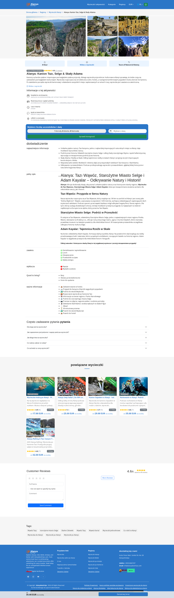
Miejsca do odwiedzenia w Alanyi (136, 588)
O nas (59, 561)
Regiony (122, 4)
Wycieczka (60, 554)
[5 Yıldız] (43, 478)
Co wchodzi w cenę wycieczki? (38, 348)
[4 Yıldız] (40, 478)
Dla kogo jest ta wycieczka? (37, 327)
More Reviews (107, 478)
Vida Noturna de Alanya (115, 588)
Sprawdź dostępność (87, 136)
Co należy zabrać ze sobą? (36, 343)
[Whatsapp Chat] (146, 4)
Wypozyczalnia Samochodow (66, 564)
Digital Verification (38, 571)
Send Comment (46, 505)
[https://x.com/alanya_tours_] (43, 577)
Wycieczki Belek (93, 558)
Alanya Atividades (100, 588)
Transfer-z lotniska (63, 568)
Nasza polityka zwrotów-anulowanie (111, 585)
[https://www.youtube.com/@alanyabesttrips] (38, 577)
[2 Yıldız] (33, 478)
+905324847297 (130, 563)
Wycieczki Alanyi (55, 12)
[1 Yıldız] (29, 478)
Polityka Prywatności (91, 585)
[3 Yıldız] (36, 478)
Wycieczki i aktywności (96, 4)
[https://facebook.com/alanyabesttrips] (28, 577)
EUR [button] (130, 4)
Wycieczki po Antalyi (95, 561)
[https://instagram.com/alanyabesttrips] (33, 577)
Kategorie (112, 4)
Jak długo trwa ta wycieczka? (37, 337)
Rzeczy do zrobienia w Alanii (82, 588)
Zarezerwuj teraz (123, 594)
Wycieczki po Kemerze (95, 564)
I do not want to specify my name (42, 489)
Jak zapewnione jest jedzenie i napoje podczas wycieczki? (48, 332)
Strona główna (31, 12)
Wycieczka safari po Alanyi (66, 558)
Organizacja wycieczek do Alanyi (136, 585)
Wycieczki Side (93, 568)
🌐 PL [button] (139, 4)
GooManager (40, 588)
